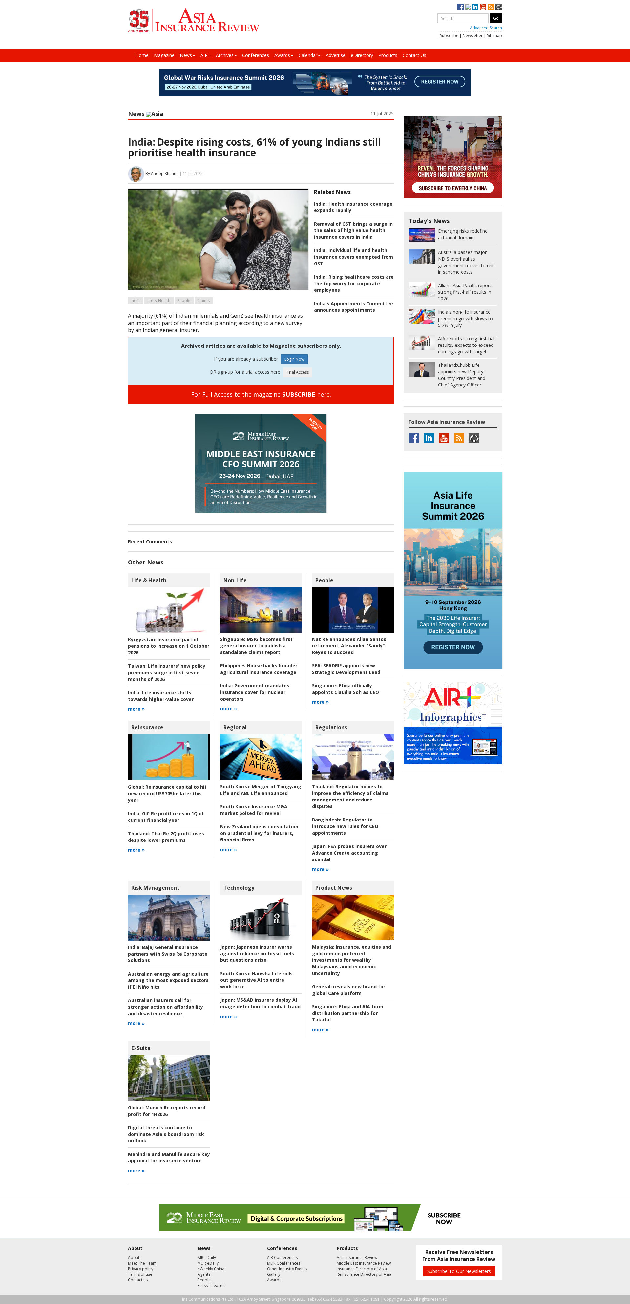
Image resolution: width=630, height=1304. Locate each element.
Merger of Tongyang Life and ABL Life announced (260, 789)
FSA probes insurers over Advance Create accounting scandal (349, 852)
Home (142, 55)
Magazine (164, 55)
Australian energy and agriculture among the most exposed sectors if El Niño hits (168, 980)
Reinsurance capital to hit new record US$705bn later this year (167, 793)
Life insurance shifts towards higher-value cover (161, 695)
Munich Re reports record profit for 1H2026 (166, 1110)
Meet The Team (142, 1263)
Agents (204, 1274)
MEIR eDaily (208, 1263)
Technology (238, 887)
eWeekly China (211, 1269)
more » (136, 709)
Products (387, 55)
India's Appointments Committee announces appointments (353, 306)
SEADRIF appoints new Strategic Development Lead (346, 668)
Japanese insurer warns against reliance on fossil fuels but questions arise (257, 953)
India (135, 300)
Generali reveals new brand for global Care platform (348, 989)
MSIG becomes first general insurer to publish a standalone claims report (256, 645)
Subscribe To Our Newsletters (459, 1271)
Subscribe (449, 35)
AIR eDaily (207, 1257)
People (183, 300)
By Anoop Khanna (161, 173)
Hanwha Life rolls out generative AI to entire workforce (256, 980)
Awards (282, 55)
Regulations (331, 727)
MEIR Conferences (283, 1263)
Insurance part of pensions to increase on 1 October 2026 (168, 646)
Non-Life (235, 580)
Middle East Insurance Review (364, 1263)
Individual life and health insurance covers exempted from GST (353, 257)
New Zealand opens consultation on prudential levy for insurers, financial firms (259, 833)
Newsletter (473, 35)
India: (141, 141)
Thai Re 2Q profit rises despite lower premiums (166, 836)
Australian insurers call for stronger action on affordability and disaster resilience (165, 1007)
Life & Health (158, 300)
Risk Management (155, 887)
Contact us (138, 1280)
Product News (333, 887)
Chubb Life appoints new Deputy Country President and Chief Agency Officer (461, 375)
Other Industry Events (287, 1269)
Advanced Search (486, 27)
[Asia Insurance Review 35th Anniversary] (193, 20)
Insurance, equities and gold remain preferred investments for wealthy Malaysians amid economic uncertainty (351, 960)
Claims (203, 300)
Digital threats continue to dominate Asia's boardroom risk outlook (166, 1134)
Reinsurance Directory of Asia (364, 1274)
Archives (225, 55)
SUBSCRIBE (298, 394)
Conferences (255, 55)
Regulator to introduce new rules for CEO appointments (345, 826)
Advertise (336, 55)
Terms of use (140, 1274)
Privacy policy (140, 1269)
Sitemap (494, 35)
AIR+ (205, 55)
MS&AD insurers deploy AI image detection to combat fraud (260, 1003)
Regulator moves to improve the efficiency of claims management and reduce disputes (350, 796)
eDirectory (362, 55)
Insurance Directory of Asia (362, 1269)
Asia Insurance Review (357, 1257)
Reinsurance (147, 727)
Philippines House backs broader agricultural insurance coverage (258, 668)
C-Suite (141, 1048)
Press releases (211, 1285)
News (186, 55)
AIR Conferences (282, 1257)
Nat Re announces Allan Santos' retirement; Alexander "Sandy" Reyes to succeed (350, 645)
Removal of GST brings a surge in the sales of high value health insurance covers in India (353, 230)
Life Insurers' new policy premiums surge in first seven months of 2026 (166, 672)
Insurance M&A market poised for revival (253, 809)
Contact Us (414, 55)
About (133, 1257)
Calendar (308, 55)
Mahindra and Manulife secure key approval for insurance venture (169, 1157)
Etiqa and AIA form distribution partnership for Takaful (347, 1013)
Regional (235, 727)
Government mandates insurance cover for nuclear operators (254, 692)
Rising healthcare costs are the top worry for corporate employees (354, 283)
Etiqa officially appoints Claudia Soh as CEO (345, 688)
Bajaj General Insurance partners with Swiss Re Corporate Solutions (167, 953)
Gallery (273, 1274)
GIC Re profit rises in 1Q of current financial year (166, 816)
